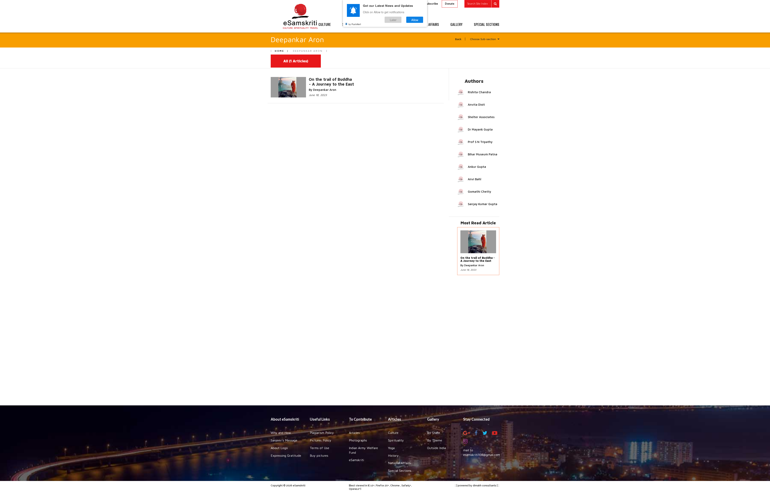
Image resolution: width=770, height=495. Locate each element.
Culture (393, 432)
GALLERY (456, 24)
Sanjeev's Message (284, 440)
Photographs (358, 440)
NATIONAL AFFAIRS (426, 24)
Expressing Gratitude (286, 455)
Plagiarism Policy (322, 432)
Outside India (436, 448)
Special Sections (399, 470)
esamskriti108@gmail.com (481, 455)
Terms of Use (319, 448)
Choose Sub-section (483, 39)
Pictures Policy (320, 440)
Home (279, 50)
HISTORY (397, 24)
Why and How (281, 432)
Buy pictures (319, 455)
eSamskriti (356, 460)
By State (433, 432)
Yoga (391, 448)
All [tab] (295, 61)
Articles (354, 432)
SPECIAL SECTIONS (486, 24)
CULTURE (324, 24)
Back (458, 39)
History (393, 455)
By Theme (434, 440)
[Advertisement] (385, 342)
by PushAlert (355, 24)
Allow (414, 20)
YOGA (376, 24)
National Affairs (399, 463)
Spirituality (396, 440)
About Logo (279, 448)
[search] (481, 4)
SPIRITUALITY (351, 24)
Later (393, 20)
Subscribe (431, 3)
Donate (449, 3)
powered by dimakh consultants (477, 485)
